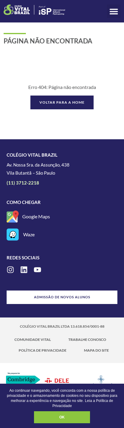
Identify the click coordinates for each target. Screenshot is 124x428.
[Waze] (13, 235)
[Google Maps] (13, 217)
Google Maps (36, 216)
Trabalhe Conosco (87, 339)
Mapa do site (96, 350)
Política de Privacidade (43, 350)
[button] (113, 11)
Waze (29, 234)
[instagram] (10, 269)
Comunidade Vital (32, 339)
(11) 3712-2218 (23, 182)
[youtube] (37, 269)
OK (62, 417)
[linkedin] (24, 269)
